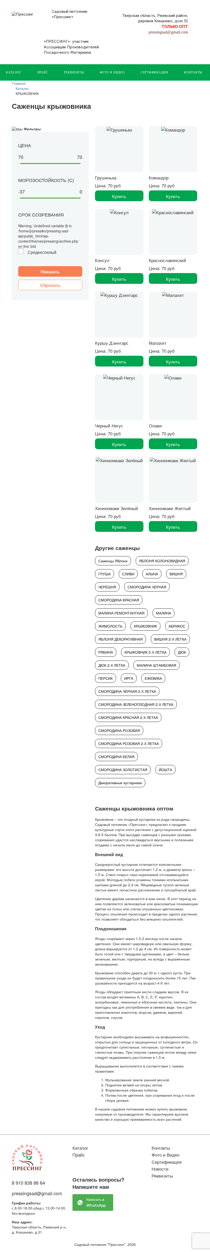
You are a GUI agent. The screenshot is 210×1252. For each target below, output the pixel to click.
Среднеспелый (42, 252)
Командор (159, 177)
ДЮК (182, 652)
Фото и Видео (112, 72)
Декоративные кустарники (120, 782)
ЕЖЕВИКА (153, 678)
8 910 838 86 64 (28, 1182)
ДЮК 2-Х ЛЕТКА (111, 665)
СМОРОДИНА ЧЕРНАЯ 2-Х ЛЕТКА (127, 691)
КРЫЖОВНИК (145, 626)
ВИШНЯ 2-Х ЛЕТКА (170, 639)
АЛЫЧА (152, 573)
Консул (102, 260)
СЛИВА (128, 573)
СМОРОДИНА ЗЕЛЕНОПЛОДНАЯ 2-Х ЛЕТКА (135, 704)
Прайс (42, 72)
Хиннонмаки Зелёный (116, 508)
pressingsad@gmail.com (168, 32)
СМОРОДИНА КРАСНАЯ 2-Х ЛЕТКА (128, 717)
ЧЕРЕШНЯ (107, 586)
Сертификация (154, 72)
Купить (119, 196)
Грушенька (105, 177)
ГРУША (104, 573)
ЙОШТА (165, 769)
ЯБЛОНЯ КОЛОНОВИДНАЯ (162, 560)
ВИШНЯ (176, 573)
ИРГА (128, 678)
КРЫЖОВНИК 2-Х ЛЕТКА (145, 652)
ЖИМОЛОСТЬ (110, 626)
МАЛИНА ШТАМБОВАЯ (156, 665)
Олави (155, 425)
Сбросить (50, 285)
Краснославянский (167, 260)
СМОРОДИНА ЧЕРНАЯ (147, 586)
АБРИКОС (177, 626)
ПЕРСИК (105, 678)
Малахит (157, 343)
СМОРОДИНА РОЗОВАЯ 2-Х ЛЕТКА (128, 743)
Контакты (193, 72)
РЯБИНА (105, 652)
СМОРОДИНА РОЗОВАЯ (119, 730)
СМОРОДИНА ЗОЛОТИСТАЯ (122, 769)
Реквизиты (74, 72)
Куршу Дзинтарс (112, 343)
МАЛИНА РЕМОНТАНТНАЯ (121, 613)
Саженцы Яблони (113, 560)
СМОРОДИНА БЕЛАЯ (116, 756)
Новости (160, 1168)
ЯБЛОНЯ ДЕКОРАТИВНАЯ (120, 639)
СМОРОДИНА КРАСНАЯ (118, 599)
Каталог (13, 72)
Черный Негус (109, 425)
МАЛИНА (163, 613)
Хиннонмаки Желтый (170, 508)
